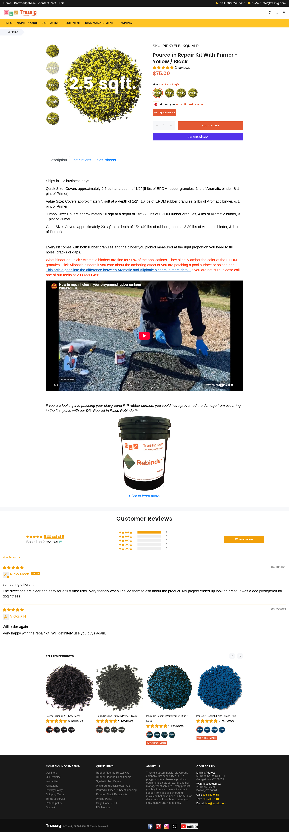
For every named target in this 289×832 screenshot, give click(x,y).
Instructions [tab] (82, 160)
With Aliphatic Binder (164, 112)
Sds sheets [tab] (106, 160)
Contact (43, 3)
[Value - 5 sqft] (169, 93)
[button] (164, 67)
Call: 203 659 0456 (232, 3)
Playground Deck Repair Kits (113, 785)
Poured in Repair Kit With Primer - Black (116, 716)
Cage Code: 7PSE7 (108, 803)
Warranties (52, 781)
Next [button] (240, 656)
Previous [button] (232, 656)
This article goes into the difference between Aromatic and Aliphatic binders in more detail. (118, 270)
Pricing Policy (104, 798)
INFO (9, 23)
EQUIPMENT (72, 23)
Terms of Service (56, 798)
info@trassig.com (215, 803)
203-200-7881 (211, 799)
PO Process (103, 807)
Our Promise (53, 777)
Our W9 (50, 807)
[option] (52, 52)
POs (62, 3)
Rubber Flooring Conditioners (113, 777)
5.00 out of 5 (54, 537)
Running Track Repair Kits (111, 794)
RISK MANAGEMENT (99, 23)
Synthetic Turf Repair (108, 781)
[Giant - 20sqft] (193, 93)
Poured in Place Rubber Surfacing (116, 790)
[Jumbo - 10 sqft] (181, 93)
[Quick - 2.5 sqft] (158, 93)
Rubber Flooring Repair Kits (112, 772)
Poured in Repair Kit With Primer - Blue (216, 716)
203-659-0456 (211, 794)
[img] (13, 567)
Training (125, 23)
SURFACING (51, 23)
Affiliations (52, 785)
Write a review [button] (244, 539)
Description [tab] (58, 160)
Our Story (51, 772)
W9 (53, 3)
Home (7, 3)
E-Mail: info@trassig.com (269, 3)
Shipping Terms (55, 794)
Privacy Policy (54, 790)
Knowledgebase (25, 3)
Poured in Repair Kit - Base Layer (63, 716)
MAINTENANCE (27, 23)
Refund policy (54, 803)
